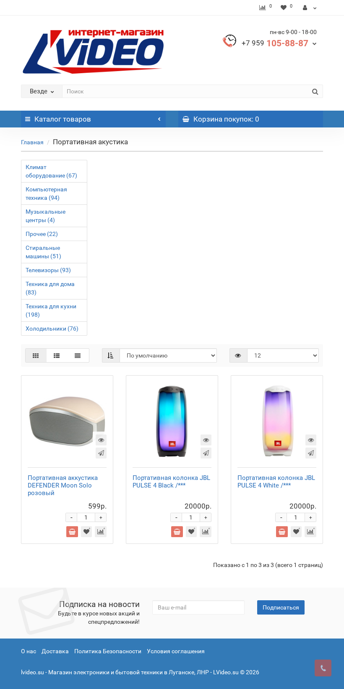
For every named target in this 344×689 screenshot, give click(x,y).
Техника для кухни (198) (51, 310)
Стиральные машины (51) (43, 252)
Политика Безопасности (107, 651)
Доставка (55, 651)
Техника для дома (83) (50, 288)
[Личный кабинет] (310, 7)
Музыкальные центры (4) (45, 215)
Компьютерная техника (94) (46, 193)
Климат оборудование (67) (51, 171)
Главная (32, 142)
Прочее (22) (42, 234)
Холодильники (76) (52, 328)
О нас (28, 651)
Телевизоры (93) (48, 270)
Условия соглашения (176, 651)
